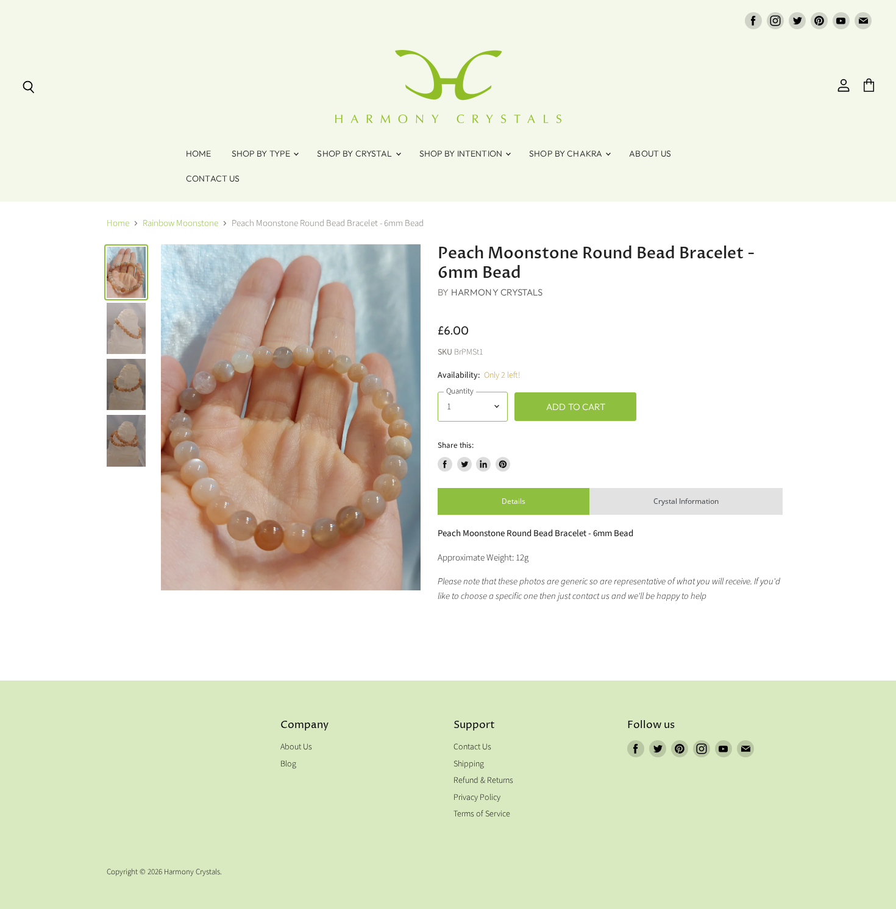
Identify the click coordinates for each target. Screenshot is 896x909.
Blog (288, 764)
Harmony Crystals (496, 292)
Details (513, 501)
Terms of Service (481, 814)
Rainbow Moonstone (180, 223)
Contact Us (213, 178)
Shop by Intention (462, 153)
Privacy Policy (476, 797)
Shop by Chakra (566, 153)
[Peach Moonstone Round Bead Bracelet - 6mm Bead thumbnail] (126, 272)
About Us (650, 153)
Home (199, 153)
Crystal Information (686, 501)
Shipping (468, 764)
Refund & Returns (483, 780)
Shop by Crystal (355, 153)
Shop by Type (262, 153)
